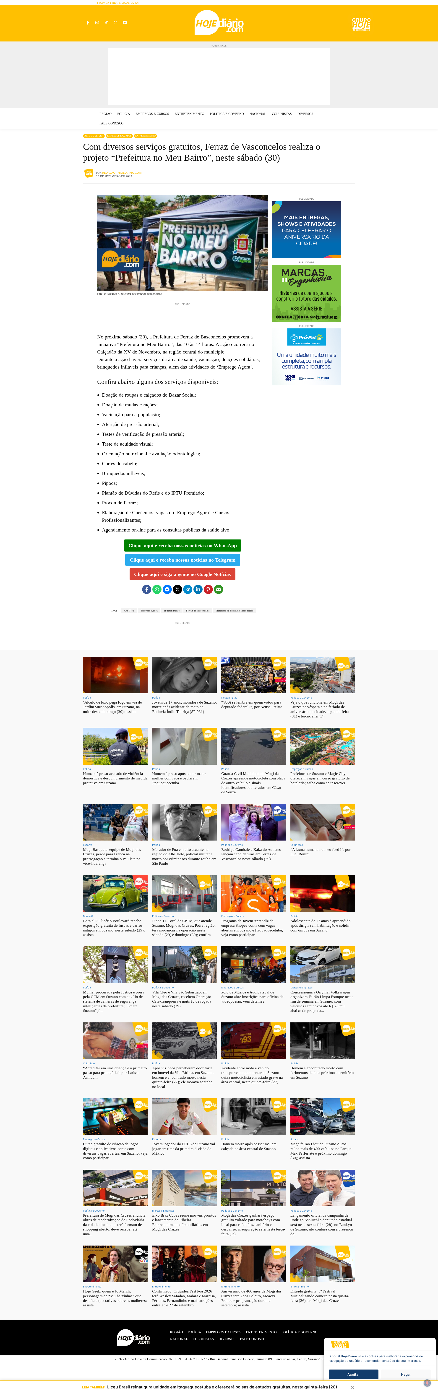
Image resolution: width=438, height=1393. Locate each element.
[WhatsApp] (115, 23)
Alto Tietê (129, 610)
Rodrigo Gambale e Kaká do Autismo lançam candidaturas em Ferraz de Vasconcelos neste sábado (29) (251, 854)
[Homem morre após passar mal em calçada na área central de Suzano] (253, 1116)
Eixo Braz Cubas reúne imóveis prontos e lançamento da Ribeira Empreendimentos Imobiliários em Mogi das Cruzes (184, 1222)
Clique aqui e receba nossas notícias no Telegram (182, 560)
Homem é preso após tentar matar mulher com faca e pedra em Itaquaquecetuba (179, 778)
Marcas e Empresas (301, 987)
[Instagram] (97, 23)
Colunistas (296, 845)
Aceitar (353, 1374)
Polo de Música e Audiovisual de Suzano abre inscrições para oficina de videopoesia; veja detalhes (252, 997)
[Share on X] (177, 589)
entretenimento (172, 610)
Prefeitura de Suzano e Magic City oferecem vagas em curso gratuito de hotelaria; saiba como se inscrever (320, 778)
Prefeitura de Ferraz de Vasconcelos (234, 610)
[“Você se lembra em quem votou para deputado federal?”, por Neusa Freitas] (253, 675)
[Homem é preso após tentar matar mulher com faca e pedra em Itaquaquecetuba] (184, 746)
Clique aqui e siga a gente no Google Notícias (182, 574)
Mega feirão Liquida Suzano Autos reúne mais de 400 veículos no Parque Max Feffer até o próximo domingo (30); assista (321, 1151)
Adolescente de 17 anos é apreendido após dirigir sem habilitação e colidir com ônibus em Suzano (320, 925)
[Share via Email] (218, 589)
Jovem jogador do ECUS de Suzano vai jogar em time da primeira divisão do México (183, 1149)
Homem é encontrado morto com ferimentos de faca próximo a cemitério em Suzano (322, 1073)
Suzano (294, 1139)
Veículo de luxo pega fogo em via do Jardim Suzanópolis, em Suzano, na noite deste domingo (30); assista (112, 707)
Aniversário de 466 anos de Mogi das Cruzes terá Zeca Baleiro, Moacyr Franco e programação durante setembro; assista (251, 1298)
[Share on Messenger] (167, 589)
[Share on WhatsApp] (157, 589)
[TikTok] (106, 23)
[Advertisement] (219, 76)
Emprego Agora (149, 610)
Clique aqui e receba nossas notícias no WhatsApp (182, 545)
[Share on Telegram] (187, 589)
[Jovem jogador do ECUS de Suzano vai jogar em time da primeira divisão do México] (184, 1116)
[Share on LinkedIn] (198, 589)
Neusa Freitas (229, 697)
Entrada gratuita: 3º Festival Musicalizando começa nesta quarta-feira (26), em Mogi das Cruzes (319, 1296)
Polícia (87, 697)
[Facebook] (87, 23)
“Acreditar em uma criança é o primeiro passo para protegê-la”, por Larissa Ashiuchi (115, 1073)
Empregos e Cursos (119, 135)
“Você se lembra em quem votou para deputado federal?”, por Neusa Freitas (251, 704)
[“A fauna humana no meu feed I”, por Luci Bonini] (322, 822)
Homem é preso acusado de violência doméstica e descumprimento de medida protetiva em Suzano (115, 778)
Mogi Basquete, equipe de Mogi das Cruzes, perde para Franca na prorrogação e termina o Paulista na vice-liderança (112, 856)
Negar (406, 1374)
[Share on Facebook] (146, 589)
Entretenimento (145, 135)
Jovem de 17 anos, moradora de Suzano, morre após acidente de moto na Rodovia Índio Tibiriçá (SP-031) (184, 707)
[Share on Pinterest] (208, 589)
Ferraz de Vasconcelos (197, 610)
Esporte (87, 845)
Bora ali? (88, 916)
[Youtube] (124, 23)
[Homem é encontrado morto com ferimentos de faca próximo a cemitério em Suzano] (322, 1040)
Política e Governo (301, 697)
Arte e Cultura (93, 135)
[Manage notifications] (427, 1383)
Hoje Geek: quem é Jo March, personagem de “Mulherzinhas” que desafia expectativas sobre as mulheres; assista (115, 1298)
